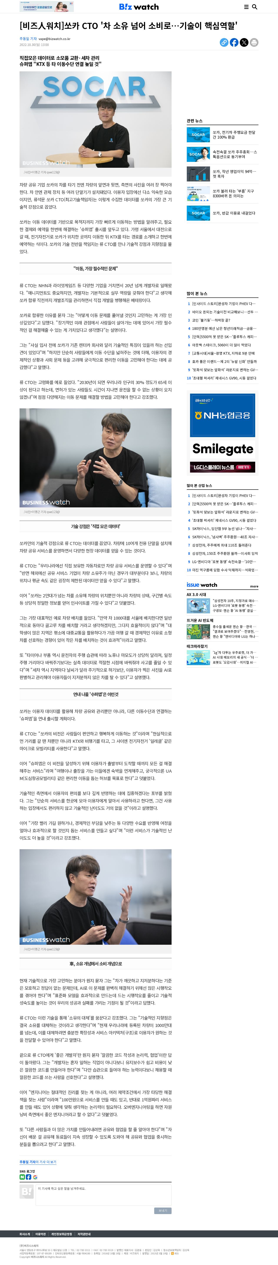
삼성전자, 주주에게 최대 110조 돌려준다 (221, 545)
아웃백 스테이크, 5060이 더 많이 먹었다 (221, 344)
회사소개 (25, 1234)
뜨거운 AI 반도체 (200, 620)
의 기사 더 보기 (38, 1161)
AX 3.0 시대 (196, 594)
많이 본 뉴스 (197, 293)
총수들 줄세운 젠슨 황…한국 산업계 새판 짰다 (244, 626)
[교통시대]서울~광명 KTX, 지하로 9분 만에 (223, 353)
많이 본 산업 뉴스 (199, 485)
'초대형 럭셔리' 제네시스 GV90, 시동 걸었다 (224, 378)
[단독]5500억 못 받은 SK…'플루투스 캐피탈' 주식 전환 (232, 336)
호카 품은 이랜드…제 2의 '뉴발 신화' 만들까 (224, 361)
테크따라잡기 (197, 646)
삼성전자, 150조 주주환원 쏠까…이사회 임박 (225, 553)
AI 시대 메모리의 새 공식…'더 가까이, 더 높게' (244, 657)
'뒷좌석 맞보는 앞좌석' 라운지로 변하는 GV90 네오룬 (230, 369)
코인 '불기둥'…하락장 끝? (211, 320)
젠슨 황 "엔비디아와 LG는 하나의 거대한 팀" (243, 636)
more (254, 586)
